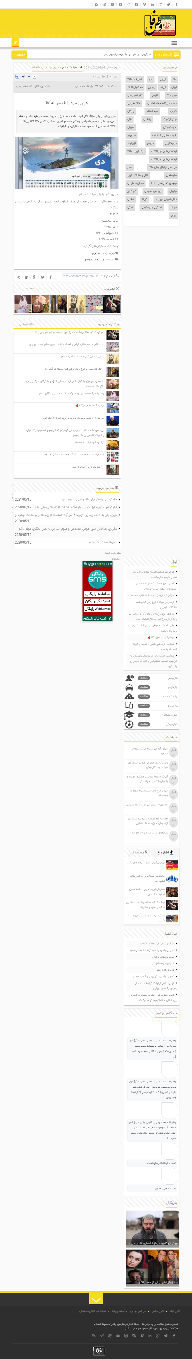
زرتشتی (147, 119)
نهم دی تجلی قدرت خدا (163, 183)
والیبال (173, 191)
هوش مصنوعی (136, 183)
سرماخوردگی (169, 127)
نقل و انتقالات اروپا (138, 175)
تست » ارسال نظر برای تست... (160, 1163)
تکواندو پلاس (135, 95)
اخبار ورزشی (159, 724)
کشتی (131, 199)
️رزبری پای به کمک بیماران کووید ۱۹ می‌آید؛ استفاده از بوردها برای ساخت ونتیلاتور (65, 515)
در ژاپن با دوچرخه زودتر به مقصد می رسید (152, 950)
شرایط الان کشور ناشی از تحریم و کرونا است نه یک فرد (73, 418)
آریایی (163, 79)
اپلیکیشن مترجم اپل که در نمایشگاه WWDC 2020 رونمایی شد (75, 507)
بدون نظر (40, 86)
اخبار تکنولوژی (70, 67)
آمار (150, 79)
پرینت (97, 76)
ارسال (109, 76)
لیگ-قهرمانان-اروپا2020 (163, 151)
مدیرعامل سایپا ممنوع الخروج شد (150, 833)
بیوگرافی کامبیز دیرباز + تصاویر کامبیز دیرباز (153, 1243)
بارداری (151, 87)
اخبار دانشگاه (159, 715)
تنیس (155, 95)
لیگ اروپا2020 (136, 151)
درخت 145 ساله (165, 970)
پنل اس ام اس (138, 1311)
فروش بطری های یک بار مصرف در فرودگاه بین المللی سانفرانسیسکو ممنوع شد (153, 998)
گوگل (130, 207)
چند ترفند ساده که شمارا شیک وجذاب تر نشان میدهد (74, 454)
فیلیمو (150, 143)
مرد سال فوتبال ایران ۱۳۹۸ (162, 167)
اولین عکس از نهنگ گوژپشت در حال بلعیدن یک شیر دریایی (156, 986)
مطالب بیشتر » (26, 289)
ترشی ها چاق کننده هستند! (89, 442)
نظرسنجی (171, 175)
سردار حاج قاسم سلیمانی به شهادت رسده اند (149, 793)
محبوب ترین (136, 852)
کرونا (144, 199)
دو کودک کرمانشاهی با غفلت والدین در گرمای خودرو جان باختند (68, 332)
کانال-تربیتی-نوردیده (166, 199)
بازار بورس (159, 678)
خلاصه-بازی (134, 103)
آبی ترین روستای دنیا (163, 963)
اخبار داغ (164, 852)
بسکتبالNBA (135, 87)
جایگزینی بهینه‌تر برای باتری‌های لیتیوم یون (89, 499)
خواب (173, 111)
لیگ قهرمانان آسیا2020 (163, 159)
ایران (174, 87)
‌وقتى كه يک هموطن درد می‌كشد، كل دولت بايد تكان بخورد (71, 393)
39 (174, 79)
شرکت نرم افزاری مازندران (92, 1311)
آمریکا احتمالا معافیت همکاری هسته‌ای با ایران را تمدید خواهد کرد (147, 779)
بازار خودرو (159, 687)
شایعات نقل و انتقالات (164, 135)
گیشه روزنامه (118, 1311)
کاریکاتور (132, 191)
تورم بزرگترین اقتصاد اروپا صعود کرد (146, 863)
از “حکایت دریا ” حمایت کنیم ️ (87, 467)
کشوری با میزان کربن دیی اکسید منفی (154, 976)
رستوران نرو (145, 54)
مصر (130, 167)
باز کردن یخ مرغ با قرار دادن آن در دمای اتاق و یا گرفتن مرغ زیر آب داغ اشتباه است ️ (152, 617)
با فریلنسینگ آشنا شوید (102, 542)
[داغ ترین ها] (15, 43)
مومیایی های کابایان (163, 957)
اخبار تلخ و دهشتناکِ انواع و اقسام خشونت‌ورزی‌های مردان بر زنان (66, 344)
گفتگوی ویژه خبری (152, 207)
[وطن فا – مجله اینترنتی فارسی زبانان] (143, 37)
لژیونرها (132, 143)
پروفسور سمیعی (153, 191)
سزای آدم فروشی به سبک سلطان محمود (81, 356)
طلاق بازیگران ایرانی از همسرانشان (158, 1282)
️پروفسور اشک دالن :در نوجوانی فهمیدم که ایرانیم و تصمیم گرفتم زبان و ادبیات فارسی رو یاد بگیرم (153, 661)
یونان (173, 215)
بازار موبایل (159, 705)
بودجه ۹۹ (171, 95)
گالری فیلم (175, 1311)
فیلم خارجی (170, 143)
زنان (130, 119)
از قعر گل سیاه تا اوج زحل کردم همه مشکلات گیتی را (74, 369)
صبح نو (132, 135)
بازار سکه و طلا (159, 696)
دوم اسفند (152, 111)
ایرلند (163, 87)
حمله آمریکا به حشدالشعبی (162, 103)
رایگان (131, 111)
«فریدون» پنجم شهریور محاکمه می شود (146, 805)
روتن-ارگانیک (169, 119)
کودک (173, 207)
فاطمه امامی (82, 86)
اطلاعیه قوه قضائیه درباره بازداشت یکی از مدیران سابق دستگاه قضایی (147, 821)
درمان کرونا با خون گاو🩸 (90, 405)
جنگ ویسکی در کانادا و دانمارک (157, 944)
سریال (131, 127)
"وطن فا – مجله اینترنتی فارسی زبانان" (130, 1324)
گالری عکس (158, 1311)
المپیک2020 (135, 79)
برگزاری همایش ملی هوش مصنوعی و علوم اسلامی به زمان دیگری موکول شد (67, 529)
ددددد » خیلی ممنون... (164, 1189)
